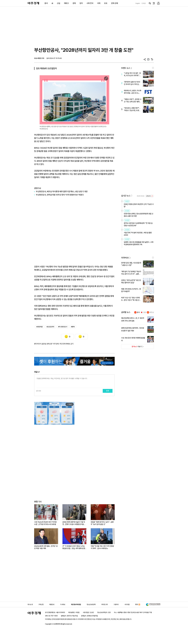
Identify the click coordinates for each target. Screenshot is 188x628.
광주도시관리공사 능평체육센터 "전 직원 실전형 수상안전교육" (138, 224)
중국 (46, 3)
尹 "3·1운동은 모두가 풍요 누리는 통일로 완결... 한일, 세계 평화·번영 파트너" (73, 547)
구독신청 (40, 604)
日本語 (144, 3)
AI (52, 3)
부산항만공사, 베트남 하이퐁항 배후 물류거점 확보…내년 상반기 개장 (62, 191)
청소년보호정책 (91, 604)
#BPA (73, 327)
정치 (81, 3)
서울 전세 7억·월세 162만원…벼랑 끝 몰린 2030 (138, 234)
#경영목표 (39, 327)
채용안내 (51, 604)
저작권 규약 (104, 604)
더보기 (131, 347)
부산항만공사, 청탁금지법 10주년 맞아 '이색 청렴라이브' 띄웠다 (60, 195)
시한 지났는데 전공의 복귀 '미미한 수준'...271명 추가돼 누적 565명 (45, 523)
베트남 (152, 312)
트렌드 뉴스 (125, 68)
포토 (105, 3)
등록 (107, 391)
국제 (98, 3)
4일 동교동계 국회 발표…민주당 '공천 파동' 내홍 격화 (46, 547)
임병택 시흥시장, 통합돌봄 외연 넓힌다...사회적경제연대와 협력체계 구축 (138, 243)
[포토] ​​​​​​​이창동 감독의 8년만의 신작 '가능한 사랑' (139, 205)
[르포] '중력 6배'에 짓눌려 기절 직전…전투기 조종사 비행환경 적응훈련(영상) (73, 523)
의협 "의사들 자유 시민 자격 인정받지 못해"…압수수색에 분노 (102, 547)
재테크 (66, 3)
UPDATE (148, 196)
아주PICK (125, 257)
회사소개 (30, 604)
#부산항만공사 (62, 327)
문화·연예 (114, 3)
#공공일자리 (50, 327)
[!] (153, 68)
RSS (136, 604)
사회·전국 (90, 3)
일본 (144, 312)
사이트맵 (126, 604)
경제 (74, 3)
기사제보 (62, 604)
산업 (58, 3)
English (138, 3)
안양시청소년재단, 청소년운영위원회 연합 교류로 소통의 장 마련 (138, 215)
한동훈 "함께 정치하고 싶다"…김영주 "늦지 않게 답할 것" (102, 523)
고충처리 (116, 604)
